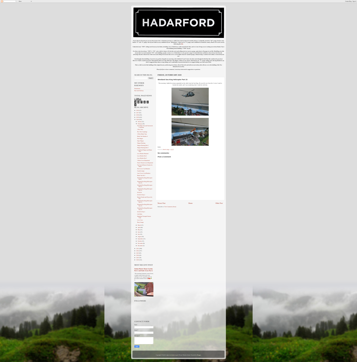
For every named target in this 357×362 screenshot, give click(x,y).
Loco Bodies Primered (142, 153)
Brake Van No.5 (141, 175)
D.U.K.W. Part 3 (141, 211)
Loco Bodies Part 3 (142, 158)
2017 (137, 112)
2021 (137, 248)
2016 (137, 110)
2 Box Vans (140, 129)
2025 (137, 257)
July (139, 234)
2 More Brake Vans (142, 134)
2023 (137, 253)
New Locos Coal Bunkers (143, 168)
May (139, 229)
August (140, 236)
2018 (137, 115)
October (140, 241)
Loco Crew (140, 220)
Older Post (219, 203)
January (140, 121)
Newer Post (161, 203)
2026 (137, 260)
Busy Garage (140, 222)
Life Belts (139, 214)
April (139, 227)
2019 (137, 117)
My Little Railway (139, 90)
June (139, 232)
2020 (137, 119)
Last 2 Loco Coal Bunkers (143, 173)
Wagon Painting (141, 143)
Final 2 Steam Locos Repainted (145, 162)
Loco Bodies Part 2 (142, 156)
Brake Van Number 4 (142, 136)
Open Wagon (140, 141)
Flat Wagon (140, 138)
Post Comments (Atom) (170, 206)
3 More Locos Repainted (143, 160)
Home (190, 203)
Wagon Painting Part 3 (142, 147)
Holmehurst (137, 88)
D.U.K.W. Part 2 (141, 194)
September (140, 238)
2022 (137, 250)
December (140, 245)
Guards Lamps (140, 171)
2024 (137, 255)
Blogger (199, 355)
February (140, 123)
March (139, 225)
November (140, 243)
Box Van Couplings (142, 131)
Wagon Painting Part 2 (142, 145)
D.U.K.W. (139, 192)
